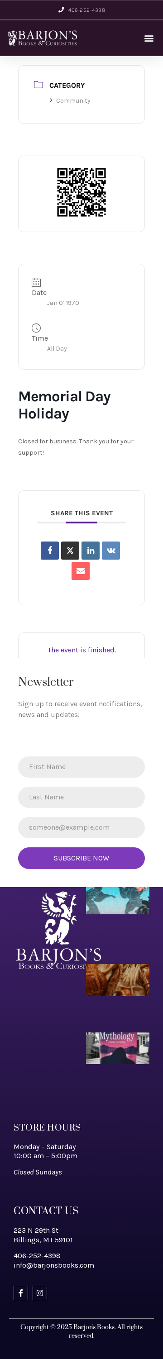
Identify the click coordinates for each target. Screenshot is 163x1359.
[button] (148, 37)
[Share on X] (70, 551)
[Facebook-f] (21, 1293)
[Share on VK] (111, 551)
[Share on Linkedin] (91, 551)
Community (73, 101)
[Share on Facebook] (50, 551)
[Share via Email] (81, 571)
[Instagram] (40, 1293)
